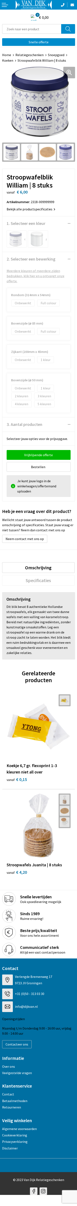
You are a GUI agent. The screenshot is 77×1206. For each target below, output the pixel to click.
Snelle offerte (39, 42)
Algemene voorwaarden (19, 1129)
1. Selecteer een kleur (26, 223)
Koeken (7, 60)
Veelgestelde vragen (17, 1073)
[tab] (38, 567)
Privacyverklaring (15, 1141)
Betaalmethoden (14, 1101)
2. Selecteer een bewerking (31, 259)
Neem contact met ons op (25, 539)
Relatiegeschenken (29, 55)
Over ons (8, 1066)
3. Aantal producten (24, 424)
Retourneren (11, 1107)
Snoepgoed (56, 55)
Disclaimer (10, 1148)
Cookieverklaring (14, 1135)
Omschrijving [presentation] (38, 568)
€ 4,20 (17, 872)
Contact (8, 1094)
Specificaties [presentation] (38, 580)
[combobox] (31, 29)
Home (6, 55)
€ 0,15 (17, 779)
